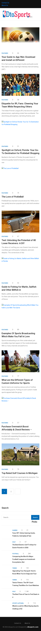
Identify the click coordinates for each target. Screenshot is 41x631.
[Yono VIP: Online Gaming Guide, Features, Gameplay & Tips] (6, 533)
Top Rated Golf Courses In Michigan (20, 473)
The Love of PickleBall (13, 196)
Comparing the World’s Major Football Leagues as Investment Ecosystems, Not (23, 559)
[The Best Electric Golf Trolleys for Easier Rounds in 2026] (6, 545)
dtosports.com (32, 627)
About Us (5, 5)
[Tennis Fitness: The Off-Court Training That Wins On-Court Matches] (6, 582)
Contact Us (5, 3)
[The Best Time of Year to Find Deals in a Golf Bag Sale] (6, 594)
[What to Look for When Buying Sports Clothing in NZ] (6, 606)
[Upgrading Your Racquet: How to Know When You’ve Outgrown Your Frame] (6, 571)
